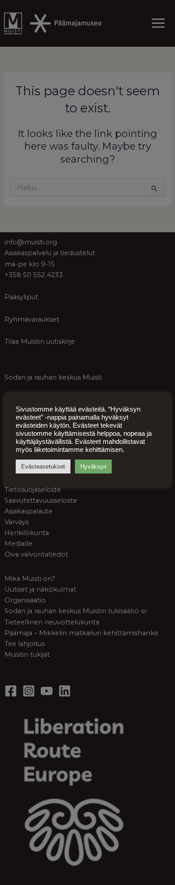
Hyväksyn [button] (93, 466)
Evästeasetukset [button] (43, 466)
